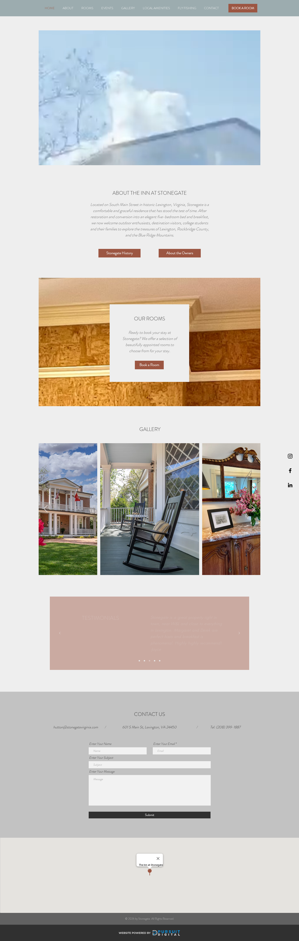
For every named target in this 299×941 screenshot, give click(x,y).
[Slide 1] (139, 660)
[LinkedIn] (290, 485)
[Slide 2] (144, 660)
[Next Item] (253, 509)
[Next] (239, 633)
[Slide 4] (154, 660)
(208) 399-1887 (228, 727)
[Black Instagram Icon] (290, 456)
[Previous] (60, 633)
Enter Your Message (102, 771)
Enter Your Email (164, 743)
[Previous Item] (45, 509)
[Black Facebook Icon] (290, 470)
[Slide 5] (159, 660)
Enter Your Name (100, 743)
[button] (68, 8)
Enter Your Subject (101, 757)
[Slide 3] (149, 660)
